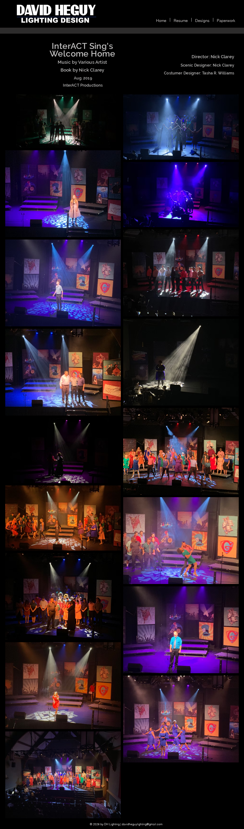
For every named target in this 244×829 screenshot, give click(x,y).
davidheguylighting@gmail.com (142, 824)
